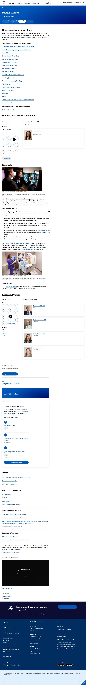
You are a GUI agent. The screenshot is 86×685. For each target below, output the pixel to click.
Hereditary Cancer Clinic (9, 65)
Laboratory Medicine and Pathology (13, 75)
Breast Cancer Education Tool (9, 481)
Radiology (5, 93)
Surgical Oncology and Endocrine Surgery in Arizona (18, 100)
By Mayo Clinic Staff (7, 365)
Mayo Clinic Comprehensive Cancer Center (15, 243)
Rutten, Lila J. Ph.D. (38, 348)
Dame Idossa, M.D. (38, 131)
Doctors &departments (22, 21)
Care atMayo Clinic (30, 21)
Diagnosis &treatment (14, 21)
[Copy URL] (34, 573)
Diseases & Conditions (8, 7)
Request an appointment (10, 374)
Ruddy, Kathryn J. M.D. (39, 334)
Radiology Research (8, 110)
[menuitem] (6, 21)
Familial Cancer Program (9, 62)
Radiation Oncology (8, 90)
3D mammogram (6, 494)
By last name (4, 132)
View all (3, 335)
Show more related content (9, 484)
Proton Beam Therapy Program (11, 87)
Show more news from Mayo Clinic (11, 526)
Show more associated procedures (11, 504)
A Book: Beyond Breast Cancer (10, 536)
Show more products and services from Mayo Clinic (15, 540)
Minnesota (4, 333)
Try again (25, 576)
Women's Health (7, 103)
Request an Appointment (9, 16)
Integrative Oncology (8, 71)
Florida (3, 331)
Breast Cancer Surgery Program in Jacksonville (16, 50)
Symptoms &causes (6, 21)
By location (4, 126)
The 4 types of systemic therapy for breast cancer (14, 518)
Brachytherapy (6, 501)
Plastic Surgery (6, 84)
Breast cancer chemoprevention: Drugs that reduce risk (16, 477)
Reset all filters (7, 158)
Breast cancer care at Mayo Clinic (10, 368)
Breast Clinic (6, 53)
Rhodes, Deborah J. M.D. (39, 320)
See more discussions (16, 462)
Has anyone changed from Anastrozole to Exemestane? (14, 452)
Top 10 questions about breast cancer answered (14, 514)
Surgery (4, 96)
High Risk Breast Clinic (9, 68)
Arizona (3, 329)
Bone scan (4, 497)
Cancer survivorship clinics (10, 59)
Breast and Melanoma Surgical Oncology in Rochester (18, 47)
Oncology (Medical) (8, 78)
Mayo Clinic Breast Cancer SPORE (32, 249)
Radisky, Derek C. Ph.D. (39, 306)
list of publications (11, 287)
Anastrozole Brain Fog (9, 425)
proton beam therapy (44, 230)
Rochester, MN (8, 129)
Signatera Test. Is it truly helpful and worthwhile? (16, 438)
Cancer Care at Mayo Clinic (10, 56)
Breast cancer (10, 12)
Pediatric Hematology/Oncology (12, 81)
